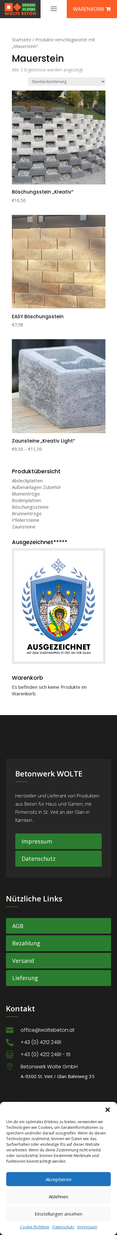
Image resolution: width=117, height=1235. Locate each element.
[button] (108, 1110)
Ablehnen (58, 1196)
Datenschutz (63, 1227)
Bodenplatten (26, 500)
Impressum (87, 1227)
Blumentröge (26, 493)
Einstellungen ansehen (58, 1214)
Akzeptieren (58, 1179)
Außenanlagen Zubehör (36, 487)
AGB (17, 926)
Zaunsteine (24, 526)
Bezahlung (26, 943)
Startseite (21, 40)
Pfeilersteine (25, 520)
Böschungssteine (30, 507)
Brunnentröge (27, 513)
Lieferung (25, 978)
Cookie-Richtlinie (34, 1227)
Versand (23, 960)
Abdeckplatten (27, 480)
